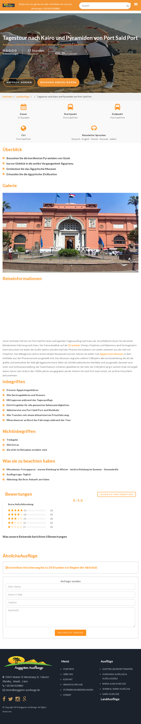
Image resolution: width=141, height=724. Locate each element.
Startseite (68, 669)
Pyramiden (74, 345)
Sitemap (67, 694)
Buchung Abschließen (85, 719)
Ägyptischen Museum (111, 353)
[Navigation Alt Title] (9, 5)
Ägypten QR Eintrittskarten (117, 669)
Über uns (68, 674)
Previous (6, 232)
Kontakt (68, 679)
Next (135, 232)
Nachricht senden (70, 632)
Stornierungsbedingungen (78, 689)
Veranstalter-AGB (73, 684)
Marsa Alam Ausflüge (114, 683)
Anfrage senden (58, 719)
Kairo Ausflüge (110, 694)
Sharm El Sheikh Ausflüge (116, 688)
